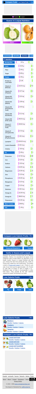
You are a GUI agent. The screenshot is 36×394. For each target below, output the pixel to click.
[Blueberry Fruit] (5, 322)
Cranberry (10, 325)
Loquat (31, 42)
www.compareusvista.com (22, 384)
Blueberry (10, 321)
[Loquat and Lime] (5, 342)
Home (4, 379)
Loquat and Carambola (16, 346)
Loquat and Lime (14, 341)
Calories (33, 55)
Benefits (16, 55)
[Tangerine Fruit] (5, 330)
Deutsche (22, 376)
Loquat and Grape (14, 337)
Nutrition (25, 55)
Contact (14, 379)
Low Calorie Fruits (23, 2)
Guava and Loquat (14, 265)
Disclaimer (21, 379)
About (9, 379)
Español (5, 376)
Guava (12, 42)
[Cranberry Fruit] (5, 326)
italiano (27, 376)
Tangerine (10, 329)
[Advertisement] (18, 9)
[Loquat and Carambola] (5, 347)
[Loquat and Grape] (5, 338)
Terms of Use (29, 379)
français (16, 376)
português (11, 376)
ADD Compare (32, 379)
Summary (7, 55)
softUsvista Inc (26, 387)
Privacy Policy (18, 381)
